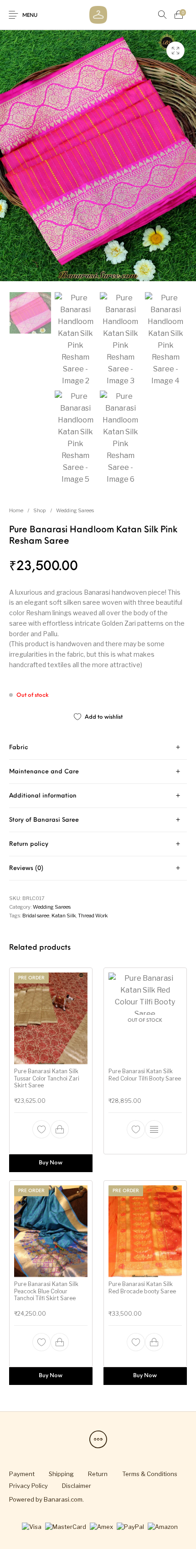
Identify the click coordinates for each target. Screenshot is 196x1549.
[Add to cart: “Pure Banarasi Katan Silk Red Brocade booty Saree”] (154, 1342)
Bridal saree (35, 915)
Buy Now (51, 1162)
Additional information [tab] (43, 796)
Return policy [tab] (28, 844)
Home (16, 510)
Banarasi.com (63, 1499)
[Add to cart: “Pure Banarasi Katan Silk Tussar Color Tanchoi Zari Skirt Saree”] (60, 1129)
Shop (39, 510)
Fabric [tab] (18, 748)
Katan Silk (64, 915)
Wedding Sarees (75, 510)
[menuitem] (21, 1474)
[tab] (98, 748)
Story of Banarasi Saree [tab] (44, 820)
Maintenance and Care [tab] (44, 772)
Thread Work (93, 915)
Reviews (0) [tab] (26, 868)
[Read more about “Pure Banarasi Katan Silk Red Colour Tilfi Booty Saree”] (154, 1129)
